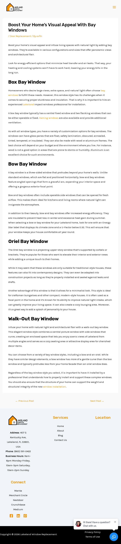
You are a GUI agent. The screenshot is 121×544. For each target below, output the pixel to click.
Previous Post (24, 400)
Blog (60, 435)
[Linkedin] (18, 516)
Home (60, 426)
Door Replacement (20, 36)
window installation (54, 386)
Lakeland (28, 104)
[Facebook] (11, 516)
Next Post (97, 400)
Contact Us (60, 439)
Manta (18, 490)
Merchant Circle (18, 495)
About (60, 430)
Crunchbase (18, 504)
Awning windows (48, 117)
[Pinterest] (25, 516)
